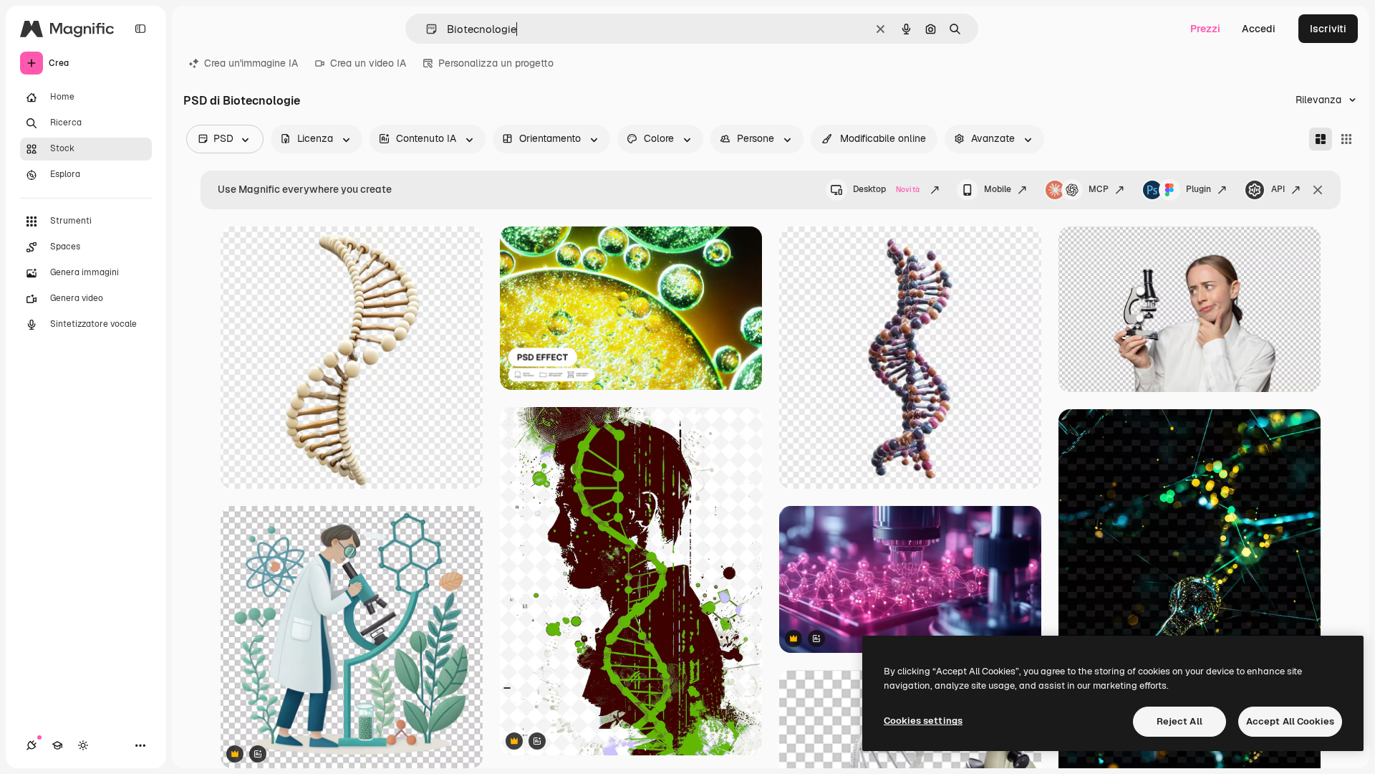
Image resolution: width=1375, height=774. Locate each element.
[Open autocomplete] (425, 29)
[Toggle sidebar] (140, 28)
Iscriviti (1328, 28)
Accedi (1258, 28)
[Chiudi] (1317, 190)
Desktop (886, 189)
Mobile (997, 189)
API (1278, 189)
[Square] (1346, 139)
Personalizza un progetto (496, 63)
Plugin (1198, 189)
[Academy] (57, 745)
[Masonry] (1320, 139)
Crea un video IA (368, 63)
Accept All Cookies (1290, 721)
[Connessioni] (31, 745)
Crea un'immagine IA (251, 63)
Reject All (1179, 721)
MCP (1099, 189)
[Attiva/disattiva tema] (83, 745)
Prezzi (1205, 28)
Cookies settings (923, 721)
